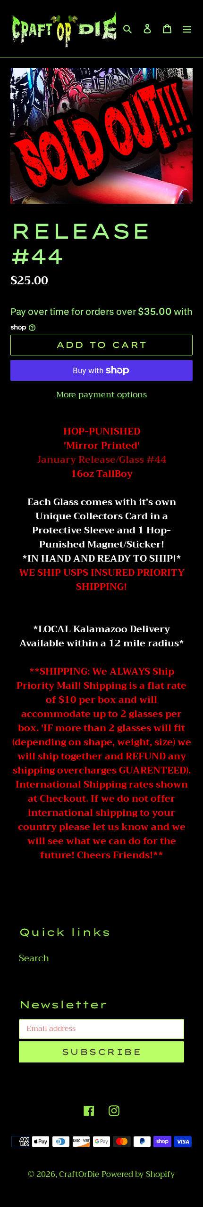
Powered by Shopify (138, 1174)
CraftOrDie (79, 1174)
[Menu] (187, 28)
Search (34, 958)
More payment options (101, 394)
